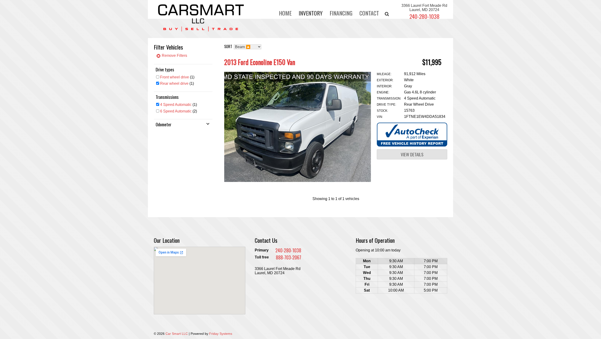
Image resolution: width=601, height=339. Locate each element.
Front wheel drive (174, 77)
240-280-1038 (424, 16)
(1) (177, 77)
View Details (412, 154)
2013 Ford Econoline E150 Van (259, 62)
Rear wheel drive (174, 83)
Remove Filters (174, 56)
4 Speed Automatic (176, 105)
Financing (341, 13)
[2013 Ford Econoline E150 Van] (297, 181)
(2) (178, 111)
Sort (228, 46)
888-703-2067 (288, 257)
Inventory (311, 13)
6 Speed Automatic (176, 111)
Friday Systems (220, 333)
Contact (369, 13)
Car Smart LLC (177, 333)
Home (285, 13)
